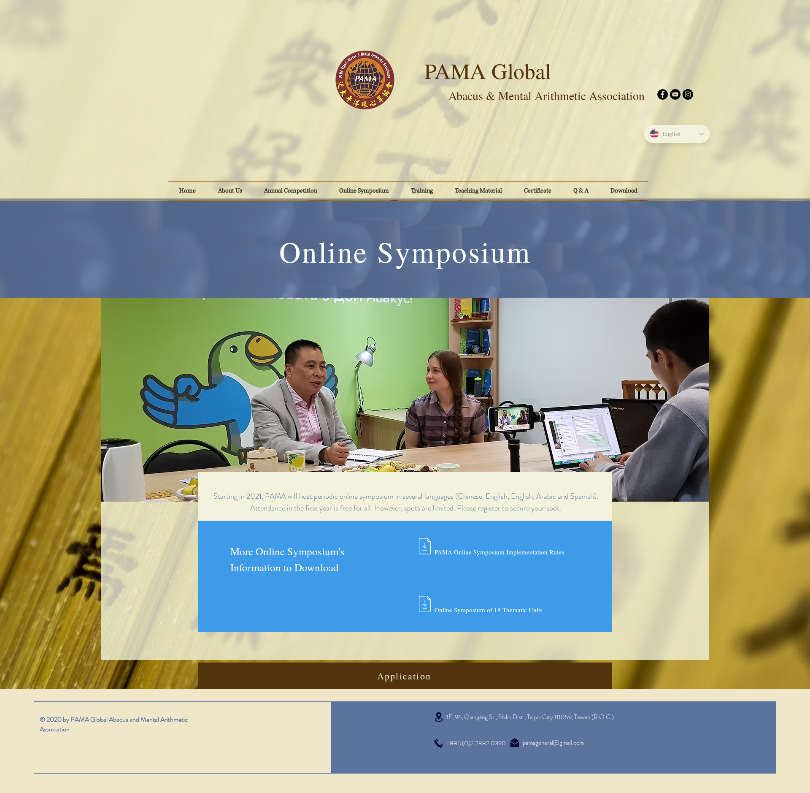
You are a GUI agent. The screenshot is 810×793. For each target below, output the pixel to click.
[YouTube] (675, 94)
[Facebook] (662, 94)
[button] (537, 191)
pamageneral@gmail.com (553, 742)
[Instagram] (688, 94)
